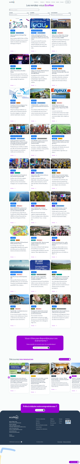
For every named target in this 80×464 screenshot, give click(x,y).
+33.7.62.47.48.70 (11, 436)
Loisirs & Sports (39, 427)
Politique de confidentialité (67, 441)
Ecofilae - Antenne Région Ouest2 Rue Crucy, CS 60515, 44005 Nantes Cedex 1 (15, 429)
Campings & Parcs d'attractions (41, 429)
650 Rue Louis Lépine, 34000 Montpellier (15, 422)
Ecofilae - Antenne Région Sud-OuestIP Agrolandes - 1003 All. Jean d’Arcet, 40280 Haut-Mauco (17, 426)
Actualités (52, 425)
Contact (60, 421)
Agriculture (38, 423)
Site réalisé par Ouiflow (39, 441)
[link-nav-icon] (13, 417)
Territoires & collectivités (40, 419)
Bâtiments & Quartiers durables (41, 425)
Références (52, 421)
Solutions (52, 419)
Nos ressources (53, 423)
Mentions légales (60, 441)
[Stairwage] (12, 2)
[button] (36, 2)
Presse (60, 423)
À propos (60, 419)
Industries (38, 421)
